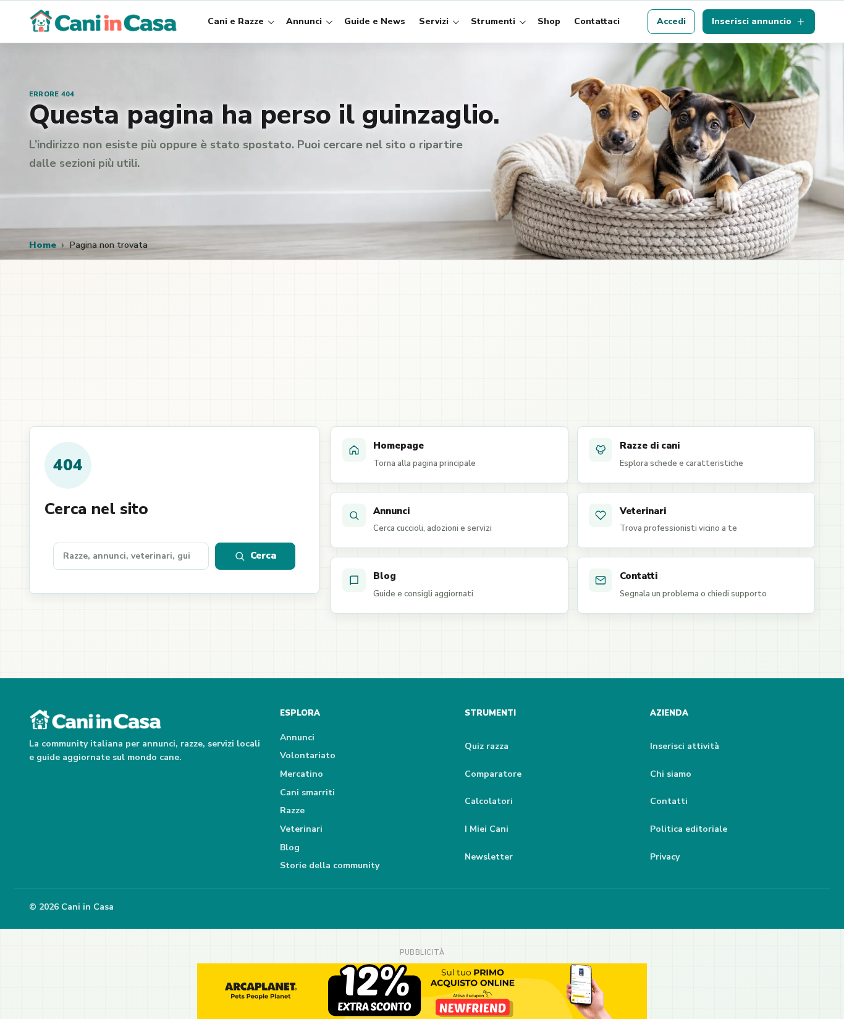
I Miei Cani (487, 829)
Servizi (434, 21)
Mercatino (301, 774)
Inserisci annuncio (751, 21)
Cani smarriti (307, 792)
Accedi (671, 21)
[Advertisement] (422, 359)
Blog (290, 847)
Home (42, 245)
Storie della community (329, 865)
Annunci (304, 21)
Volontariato (307, 755)
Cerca (263, 555)
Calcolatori (489, 801)
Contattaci (597, 21)
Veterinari (301, 829)
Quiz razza (487, 746)
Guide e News (374, 21)
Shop (549, 21)
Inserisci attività (684, 746)
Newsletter (489, 857)
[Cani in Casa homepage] (104, 21)
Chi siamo (670, 774)
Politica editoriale (688, 829)
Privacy (665, 857)
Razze (292, 810)
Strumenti (493, 21)
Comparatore (493, 774)
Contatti (669, 801)
